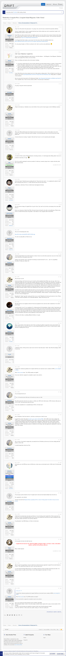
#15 (60, 367)
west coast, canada (12, 149)
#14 (60, 346)
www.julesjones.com (12, 341)
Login (44, 637)
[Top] (59, 629)
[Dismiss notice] (61, 12)
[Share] (59, 27)
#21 (60, 514)
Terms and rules (47, 629)
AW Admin (9, 92)
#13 (60, 323)
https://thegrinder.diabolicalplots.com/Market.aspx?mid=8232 (50, 78)
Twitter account (20, 372)
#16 (60, 392)
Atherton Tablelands (12, 174)
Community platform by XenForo (15, 651)
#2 (60, 52)
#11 (60, 276)
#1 (60, 27)
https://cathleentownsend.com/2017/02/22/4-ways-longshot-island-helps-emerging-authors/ (31, 41)
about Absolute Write (18, 644)
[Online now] (9, 468)
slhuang (9, 60)
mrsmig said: (18, 590)
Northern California (12, 47)
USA (13, 224)
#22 (60, 539)
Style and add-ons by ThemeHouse (32, 651)
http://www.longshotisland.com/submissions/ (29, 37)
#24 (60, 588)
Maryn (9, 547)
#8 (60, 204)
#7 (60, 179)
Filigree (9, 188)
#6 (60, 154)
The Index (15, 12)
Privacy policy (53, 629)
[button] (51, 4)
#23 (60, 563)
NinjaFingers (9, 238)
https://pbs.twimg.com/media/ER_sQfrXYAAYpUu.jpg (25, 234)
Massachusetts (11, 487)
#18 (60, 439)
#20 (60, 493)
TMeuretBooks (9, 310)
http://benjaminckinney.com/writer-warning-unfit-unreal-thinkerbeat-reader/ (37, 74)
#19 (60, 462)
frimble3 (9, 138)
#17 (60, 414)
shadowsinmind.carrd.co (13, 225)
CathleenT (5, 19)
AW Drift (6, 629)
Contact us (25, 640)
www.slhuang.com (12, 72)
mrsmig (9, 113)
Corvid (9, 354)
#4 (60, 105)
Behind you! (11, 558)
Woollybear (9, 262)
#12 (60, 301)
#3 (60, 83)
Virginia (12, 125)
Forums (25, 637)
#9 (60, 230)
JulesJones (9, 331)
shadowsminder (10, 213)
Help (57, 629)
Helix (9, 162)
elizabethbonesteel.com (13, 488)
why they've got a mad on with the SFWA (35, 419)
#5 (60, 130)
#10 (60, 254)
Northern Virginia (12, 248)
